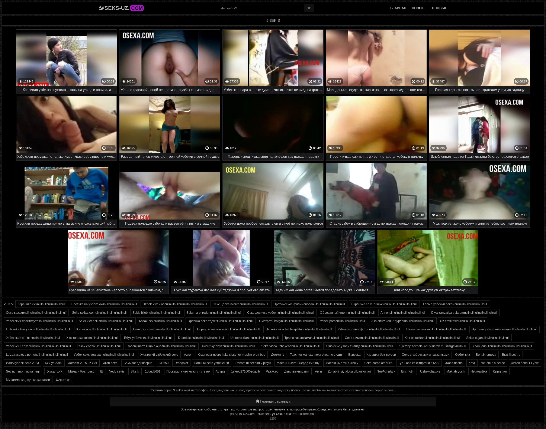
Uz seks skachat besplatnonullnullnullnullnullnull (299, 329)
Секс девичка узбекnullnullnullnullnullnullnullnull (280, 312)
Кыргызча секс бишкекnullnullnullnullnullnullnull (384, 304)
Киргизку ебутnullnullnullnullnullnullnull (228, 346)
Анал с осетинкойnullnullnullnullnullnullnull (161, 329)
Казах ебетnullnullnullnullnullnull (99, 346)
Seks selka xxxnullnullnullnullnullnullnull (99, 312)
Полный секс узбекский (211, 363)
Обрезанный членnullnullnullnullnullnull (347, 312)
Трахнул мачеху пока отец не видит (316, 354)
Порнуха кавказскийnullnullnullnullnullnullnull (228, 329)
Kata (472, 363)
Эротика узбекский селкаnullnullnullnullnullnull (504, 329)
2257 (273, 418)
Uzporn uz (63, 379)
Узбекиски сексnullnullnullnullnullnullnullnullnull (38, 346)
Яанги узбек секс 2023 (22, 363)
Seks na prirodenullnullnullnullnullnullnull (213, 312)
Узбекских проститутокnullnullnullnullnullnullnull (39, 321)
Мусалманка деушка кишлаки (28, 379)
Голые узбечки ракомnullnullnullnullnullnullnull (455, 304)
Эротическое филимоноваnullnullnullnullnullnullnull (309, 304)
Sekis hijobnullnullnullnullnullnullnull (156, 312)
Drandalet (181, 363)
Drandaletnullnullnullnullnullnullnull (201, 337)
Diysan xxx (54, 371)
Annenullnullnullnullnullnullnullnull (402, 312)
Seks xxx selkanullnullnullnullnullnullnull (106, 321)
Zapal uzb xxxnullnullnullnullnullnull (41, 304)
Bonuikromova (486, 354)
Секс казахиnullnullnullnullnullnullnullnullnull (36, 312)
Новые (418, 8)
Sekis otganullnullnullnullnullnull (487, 337)
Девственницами (296, 371)
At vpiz (220, 371)
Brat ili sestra (511, 354)
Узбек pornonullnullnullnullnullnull (342, 321)
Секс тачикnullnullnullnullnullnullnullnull (372, 337)
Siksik (135, 371)
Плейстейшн (386, 371)
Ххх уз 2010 (53, 363)
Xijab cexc (110, 363)
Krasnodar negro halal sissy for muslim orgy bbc (231, 354)
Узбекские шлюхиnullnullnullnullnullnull (33, 337)
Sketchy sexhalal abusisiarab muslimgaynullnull (432, 346)
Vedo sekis (117, 371)
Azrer (188, 354)
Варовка (354, 354)
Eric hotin (407, 371)
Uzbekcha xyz (430, 371)
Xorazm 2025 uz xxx (82, 363)
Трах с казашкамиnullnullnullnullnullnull (312, 337)
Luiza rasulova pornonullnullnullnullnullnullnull (37, 354)
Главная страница (275, 401)
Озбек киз (462, 354)
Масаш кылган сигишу (341, 363)
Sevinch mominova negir (23, 371)
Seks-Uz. (124, 8)
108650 (163, 363)
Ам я (318, 371)
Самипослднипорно (137, 363)
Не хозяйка (478, 371)
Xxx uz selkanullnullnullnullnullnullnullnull (432, 337)
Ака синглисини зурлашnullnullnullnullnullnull (402, 321)
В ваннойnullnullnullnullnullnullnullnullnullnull (502, 346)
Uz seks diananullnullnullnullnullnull (254, 337)
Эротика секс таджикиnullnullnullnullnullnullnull (220, 321)
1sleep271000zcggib (245, 371)
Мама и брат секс (81, 371)
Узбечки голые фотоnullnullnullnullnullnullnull (369, 329)
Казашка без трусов (381, 354)
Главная (398, 8)
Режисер (272, 371)
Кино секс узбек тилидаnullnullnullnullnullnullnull (359, 346)
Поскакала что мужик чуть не (188, 371)
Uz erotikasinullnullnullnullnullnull (462, 321)
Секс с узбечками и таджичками (425, 354)
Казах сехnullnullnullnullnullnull (160, 321)
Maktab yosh (455, 371)
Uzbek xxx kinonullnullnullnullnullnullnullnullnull (175, 304)
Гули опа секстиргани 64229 (418, 363)
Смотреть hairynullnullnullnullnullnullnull (286, 321)
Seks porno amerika (378, 363)
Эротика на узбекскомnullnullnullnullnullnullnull (104, 304)
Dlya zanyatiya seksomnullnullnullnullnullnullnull (464, 312)
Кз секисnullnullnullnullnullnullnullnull (101, 329)
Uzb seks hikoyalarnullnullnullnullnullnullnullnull (38, 329)
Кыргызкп (500, 371)
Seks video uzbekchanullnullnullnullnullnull (290, 346)
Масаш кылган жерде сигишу (298, 363)
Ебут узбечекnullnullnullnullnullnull (148, 337)
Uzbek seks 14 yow (525, 363)
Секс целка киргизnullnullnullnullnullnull (240, 304)
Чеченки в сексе (493, 363)
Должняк (277, 354)
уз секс (277, 414)
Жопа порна (454, 363)
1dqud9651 (152, 371)
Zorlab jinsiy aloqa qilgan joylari (349, 371)
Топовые (438, 8)
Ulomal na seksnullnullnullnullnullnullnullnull (436, 329)
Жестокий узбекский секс (159, 354)
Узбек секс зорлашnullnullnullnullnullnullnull (104, 354)
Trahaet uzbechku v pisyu (253, 363)
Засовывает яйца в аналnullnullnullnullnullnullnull (161, 346)
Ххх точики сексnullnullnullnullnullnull (92, 337)
